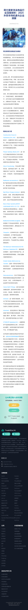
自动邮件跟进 (4, 574)
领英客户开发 (17, 528)
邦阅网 (15, 500)
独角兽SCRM (4, 503)
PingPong (3, 558)
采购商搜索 (16, 531)
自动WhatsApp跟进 (5, 579)
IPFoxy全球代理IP (18, 485)
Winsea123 (4, 485)
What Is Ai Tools (17, 495)
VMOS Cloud (17, 493)
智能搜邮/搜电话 (18, 541)
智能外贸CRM (4, 589)
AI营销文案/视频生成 (6, 586)
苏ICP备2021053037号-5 (14, 605)
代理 (2, 536)
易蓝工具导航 (17, 483)
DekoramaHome (8, 275)
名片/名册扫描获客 (18, 548)
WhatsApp (3, 555)
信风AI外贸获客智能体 (12, 336)
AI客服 (2, 551)
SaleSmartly (4, 500)
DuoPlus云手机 (4, 515)
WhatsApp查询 (17, 543)
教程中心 (3, 533)
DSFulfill (3, 490)
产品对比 (3, 528)
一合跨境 (16, 478)
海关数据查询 (17, 538)
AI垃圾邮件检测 (4, 596)
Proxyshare (17, 517)
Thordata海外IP (18, 490)
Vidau (2, 512)
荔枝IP (15, 503)
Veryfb (3, 476)
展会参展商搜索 (17, 536)
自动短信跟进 (4, 576)
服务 (2, 543)
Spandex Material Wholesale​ (8, 517)
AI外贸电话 (3, 581)
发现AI (2, 483)
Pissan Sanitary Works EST (11, 152)
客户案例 (3, 538)
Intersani (5, 298)
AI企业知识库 (4, 591)
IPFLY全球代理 (17, 515)
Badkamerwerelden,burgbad (11, 220)
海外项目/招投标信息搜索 (20, 546)
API (2, 546)
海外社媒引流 (17, 510)
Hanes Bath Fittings (9, 287)
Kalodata (16, 476)
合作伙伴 (3, 541)
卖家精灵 (16, 498)
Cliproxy (16, 505)
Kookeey (16, 508)
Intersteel (6, 310)
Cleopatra (6, 232)
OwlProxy (3, 493)
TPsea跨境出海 (17, 481)
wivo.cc (3, 498)
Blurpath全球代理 (18, 512)
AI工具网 (3, 495)
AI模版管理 (3, 593)
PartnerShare (4, 478)
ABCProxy (3, 510)
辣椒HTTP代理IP (5, 508)
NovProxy (16, 520)
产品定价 (3, 531)
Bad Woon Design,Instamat (11, 192)
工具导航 (3, 560)
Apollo (2, 553)
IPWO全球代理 (4, 488)
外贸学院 (3, 563)
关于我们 (3, 565)
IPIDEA (3, 520)
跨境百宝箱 (3, 505)
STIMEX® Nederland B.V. (10, 322)
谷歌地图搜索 (17, 533)
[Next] (23, 417)
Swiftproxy (17, 488)
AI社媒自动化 (4, 584)
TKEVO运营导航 (5, 481)
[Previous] (5, 417)
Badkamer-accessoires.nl (10, 180)
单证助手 (3, 548)
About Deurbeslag (8, 166)
